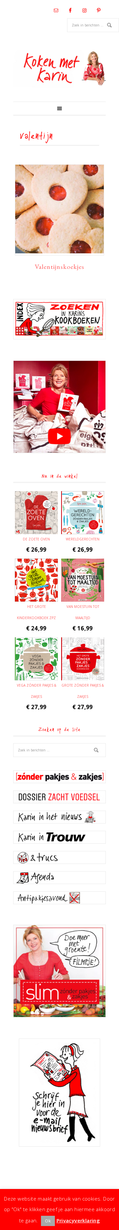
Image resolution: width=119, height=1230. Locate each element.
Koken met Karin (59, 68)
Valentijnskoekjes (59, 266)
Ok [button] (48, 1221)
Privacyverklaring (78, 1220)
